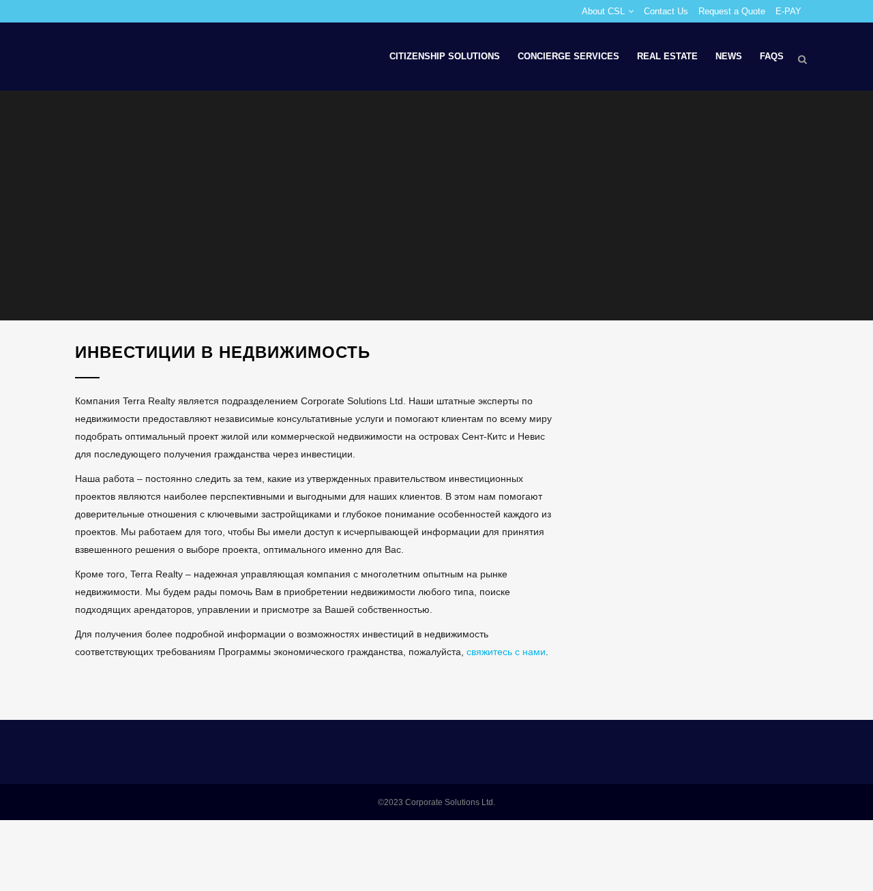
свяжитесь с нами (506, 651)
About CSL (603, 11)
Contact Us (666, 11)
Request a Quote (731, 11)
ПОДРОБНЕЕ (155, 686)
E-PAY (788, 11)
